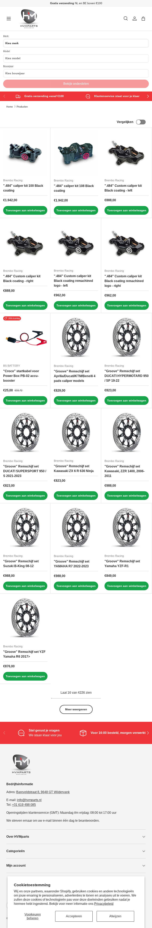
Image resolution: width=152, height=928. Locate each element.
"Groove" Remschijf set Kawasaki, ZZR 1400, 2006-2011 (124, 471)
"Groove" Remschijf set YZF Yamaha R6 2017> (24, 654)
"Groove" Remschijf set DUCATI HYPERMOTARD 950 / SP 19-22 (126, 375)
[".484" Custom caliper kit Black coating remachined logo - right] (126, 243)
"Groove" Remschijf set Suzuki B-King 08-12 (21, 564)
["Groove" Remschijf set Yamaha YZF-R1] (126, 528)
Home (9, 106)
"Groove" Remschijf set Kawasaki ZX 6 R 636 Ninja (74, 468)
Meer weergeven (76, 709)
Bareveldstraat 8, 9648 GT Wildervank (43, 792)
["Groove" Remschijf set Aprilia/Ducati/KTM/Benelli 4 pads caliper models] (76, 338)
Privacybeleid (103, 903)
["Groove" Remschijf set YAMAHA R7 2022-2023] (76, 528)
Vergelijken (125, 122)
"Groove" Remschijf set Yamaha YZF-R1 (122, 564)
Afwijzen (115, 916)
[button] (143, 18)
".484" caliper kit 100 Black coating (23, 188)
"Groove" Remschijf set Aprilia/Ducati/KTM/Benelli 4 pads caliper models (74, 376)
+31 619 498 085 (24, 804)
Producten (22, 106)
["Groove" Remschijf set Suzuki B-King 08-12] (25, 528)
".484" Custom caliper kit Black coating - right (21, 279)
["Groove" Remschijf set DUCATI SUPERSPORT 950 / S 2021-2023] (25, 433)
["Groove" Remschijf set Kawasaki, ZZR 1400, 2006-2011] (126, 433)
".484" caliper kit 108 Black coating (74, 188)
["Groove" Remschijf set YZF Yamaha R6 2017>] (25, 619)
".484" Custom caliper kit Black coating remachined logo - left (73, 280)
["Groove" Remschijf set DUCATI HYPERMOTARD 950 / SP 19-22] (126, 338)
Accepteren (74, 916)
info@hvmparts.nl (29, 800)
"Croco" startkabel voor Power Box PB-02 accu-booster (21, 375)
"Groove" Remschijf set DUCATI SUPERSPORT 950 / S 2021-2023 (24, 471)
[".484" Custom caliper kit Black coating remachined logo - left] (76, 243)
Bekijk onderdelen (76, 83)
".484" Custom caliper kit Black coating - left (123, 188)
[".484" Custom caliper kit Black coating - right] (25, 243)
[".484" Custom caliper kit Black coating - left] (126, 153)
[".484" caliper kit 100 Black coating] (25, 153)
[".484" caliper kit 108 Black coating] (76, 153)
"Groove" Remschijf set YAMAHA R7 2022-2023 (71, 564)
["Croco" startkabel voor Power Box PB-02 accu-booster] (25, 338)
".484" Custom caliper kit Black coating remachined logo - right (124, 281)
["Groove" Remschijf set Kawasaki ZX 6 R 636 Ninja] (76, 433)
